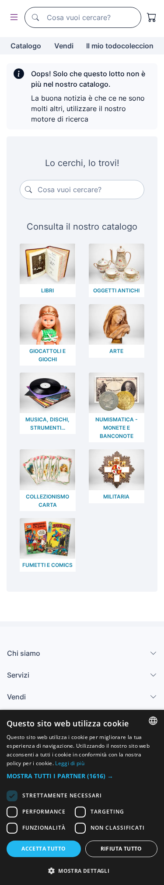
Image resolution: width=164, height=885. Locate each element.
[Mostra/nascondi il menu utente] (12, 17)
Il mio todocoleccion (120, 45)
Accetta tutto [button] (43, 848)
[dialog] (82, 797)
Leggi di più (69, 763)
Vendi (63, 45)
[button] (82, 775)
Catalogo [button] (25, 45)
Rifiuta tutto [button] (121, 848)
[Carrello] (152, 17)
